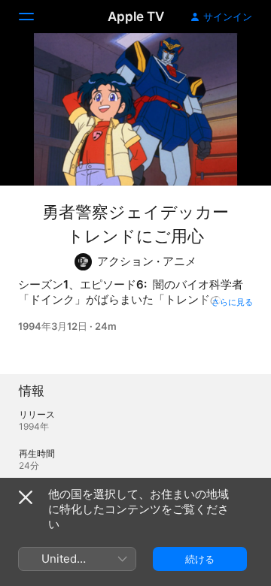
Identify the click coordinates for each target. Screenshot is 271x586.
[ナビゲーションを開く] (35, 16)
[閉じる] (25, 497)
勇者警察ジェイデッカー (135, 212)
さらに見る (232, 302)
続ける (200, 559)
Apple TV (136, 16)
